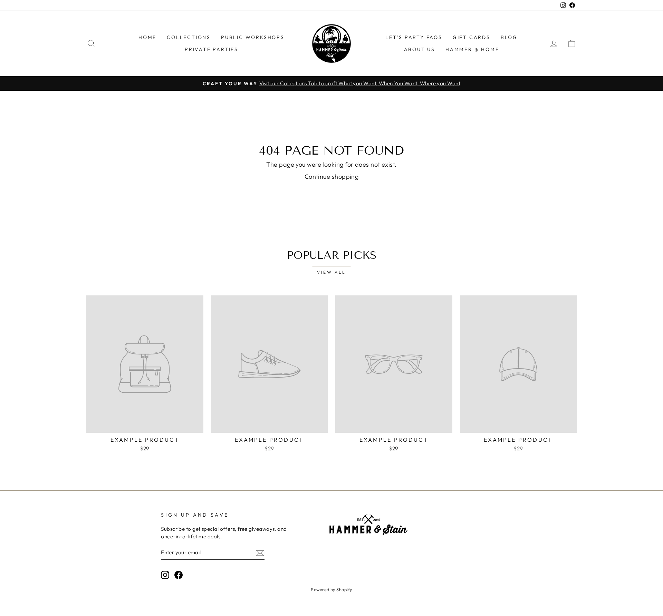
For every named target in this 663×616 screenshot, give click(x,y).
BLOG (509, 37)
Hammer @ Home (472, 49)
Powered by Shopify (331, 589)
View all (331, 272)
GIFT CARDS (471, 37)
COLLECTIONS (189, 37)
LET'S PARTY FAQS (413, 37)
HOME (147, 37)
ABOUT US (419, 49)
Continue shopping (332, 176)
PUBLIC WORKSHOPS (253, 37)
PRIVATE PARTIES (211, 49)
